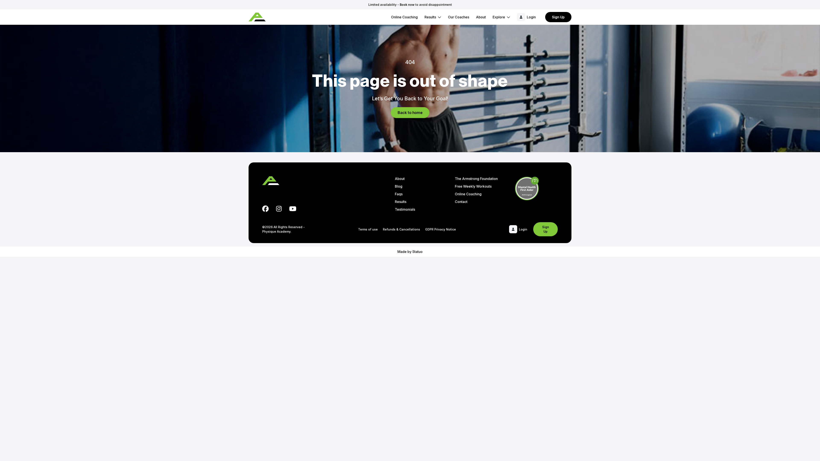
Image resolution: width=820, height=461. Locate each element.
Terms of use (368, 229)
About (481, 17)
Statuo (417, 251)
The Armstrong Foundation (476, 179)
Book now (407, 4)
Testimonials (405, 209)
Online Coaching (404, 17)
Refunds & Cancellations (401, 229)
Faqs (399, 194)
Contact (461, 202)
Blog (398, 186)
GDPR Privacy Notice (440, 229)
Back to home (410, 112)
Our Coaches (458, 17)
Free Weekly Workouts (473, 186)
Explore (499, 17)
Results (430, 17)
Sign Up (558, 17)
